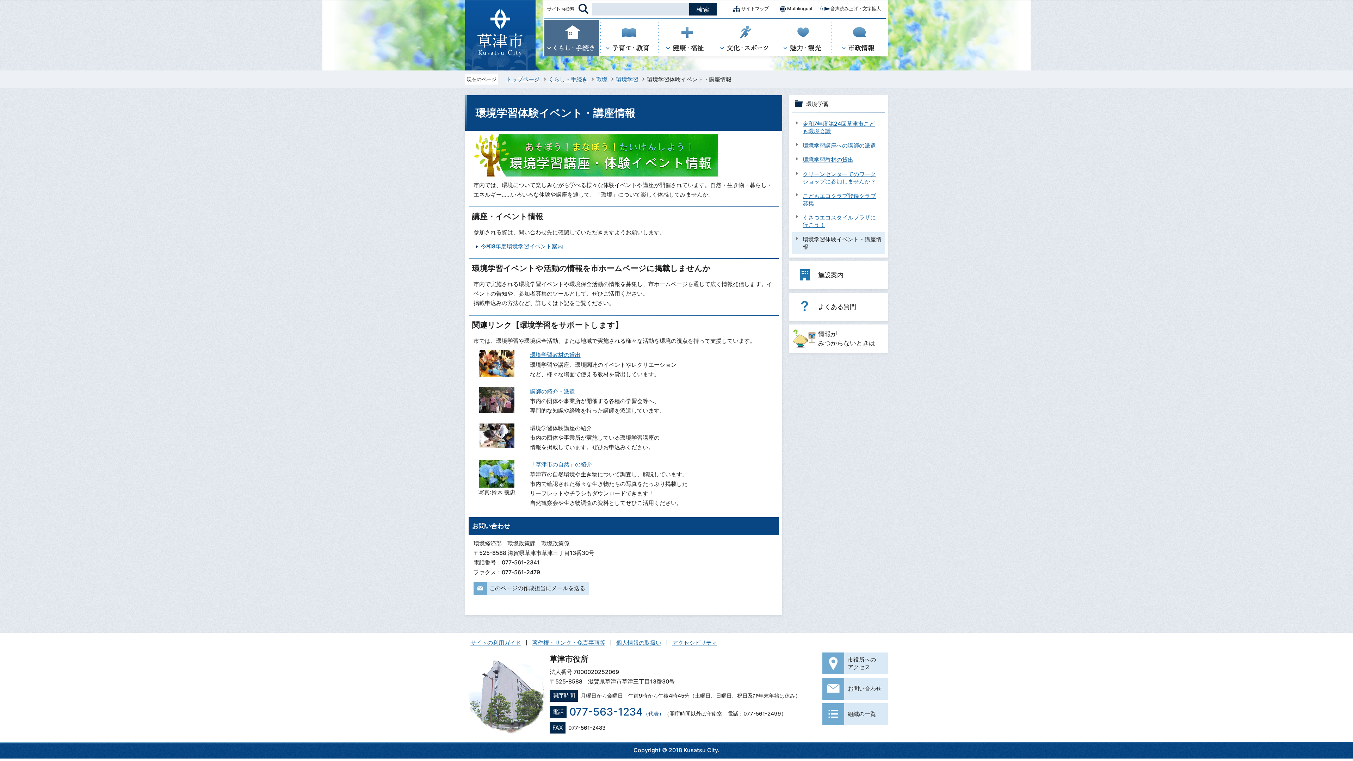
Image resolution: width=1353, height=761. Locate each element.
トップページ (523, 79)
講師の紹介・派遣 (552, 391)
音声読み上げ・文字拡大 (855, 8)
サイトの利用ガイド (495, 642)
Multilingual (799, 8)
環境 (601, 79)
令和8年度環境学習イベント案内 (522, 246)
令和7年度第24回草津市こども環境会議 (839, 127)
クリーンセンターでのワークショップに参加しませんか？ (839, 178)
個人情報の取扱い (638, 642)
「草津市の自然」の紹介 (561, 464)
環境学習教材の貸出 (555, 354)
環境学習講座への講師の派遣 (839, 145)
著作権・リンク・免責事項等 (568, 642)
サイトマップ (755, 8)
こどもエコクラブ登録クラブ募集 (839, 199)
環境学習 (627, 79)
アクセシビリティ (694, 642)
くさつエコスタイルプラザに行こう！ (839, 221)
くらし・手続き (568, 79)
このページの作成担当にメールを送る (537, 588)
